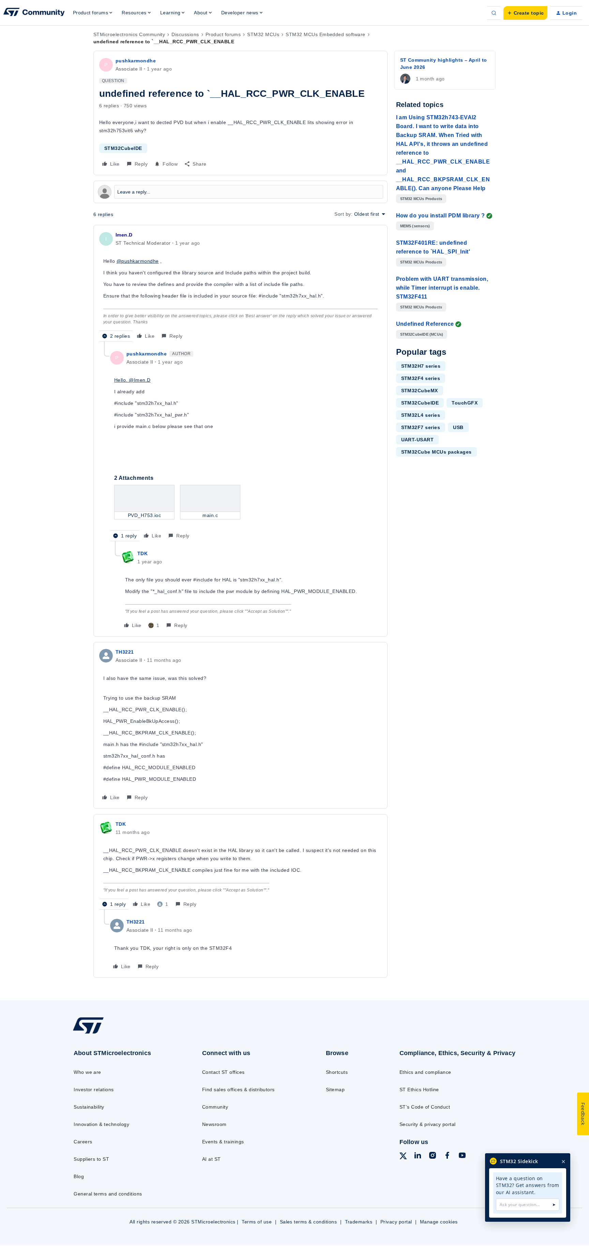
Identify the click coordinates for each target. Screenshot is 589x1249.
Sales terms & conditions (308, 1221)
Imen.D (124, 235)
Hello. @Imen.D (132, 380)
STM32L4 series (420, 415)
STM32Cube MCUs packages (436, 452)
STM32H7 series (421, 366)
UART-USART (417, 439)
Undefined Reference (425, 324)
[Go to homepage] (123, 1033)
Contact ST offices (223, 1072)
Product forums (223, 34)
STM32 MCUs (263, 34)
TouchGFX (465, 403)
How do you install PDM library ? (440, 215)
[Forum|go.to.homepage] (34, 13)
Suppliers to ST (91, 1159)
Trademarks (359, 1221)
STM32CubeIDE (123, 148)
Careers (83, 1141)
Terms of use (257, 1221)
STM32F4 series (420, 378)
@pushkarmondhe (138, 261)
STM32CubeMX (419, 390)
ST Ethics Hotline (419, 1089)
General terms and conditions (108, 1194)
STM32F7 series (420, 427)
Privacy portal (396, 1221)
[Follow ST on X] (403, 1157)
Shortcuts (337, 1072)
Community (215, 1107)
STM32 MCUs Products (421, 199)
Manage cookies (439, 1221)
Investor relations (94, 1089)
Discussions (185, 34)
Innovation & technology (101, 1124)
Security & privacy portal (427, 1124)
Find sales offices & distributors (238, 1089)
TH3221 (125, 652)
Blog (79, 1176)
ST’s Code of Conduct (424, 1107)
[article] (240, 286)
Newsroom (214, 1124)
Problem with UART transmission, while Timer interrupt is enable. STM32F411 (442, 288)
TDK (142, 553)
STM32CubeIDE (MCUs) (421, 334)
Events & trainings (223, 1141)
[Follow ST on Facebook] (447, 1156)
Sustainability (89, 1107)
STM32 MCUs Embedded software (325, 34)
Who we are (87, 1072)
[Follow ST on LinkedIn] (417, 1156)
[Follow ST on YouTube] (462, 1156)
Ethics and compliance (425, 1072)
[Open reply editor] (240, 192)
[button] (525, 13)
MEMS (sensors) (415, 226)
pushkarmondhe (136, 60)
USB (458, 427)
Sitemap (335, 1089)
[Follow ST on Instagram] (432, 1156)
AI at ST (211, 1159)
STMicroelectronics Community (129, 34)
